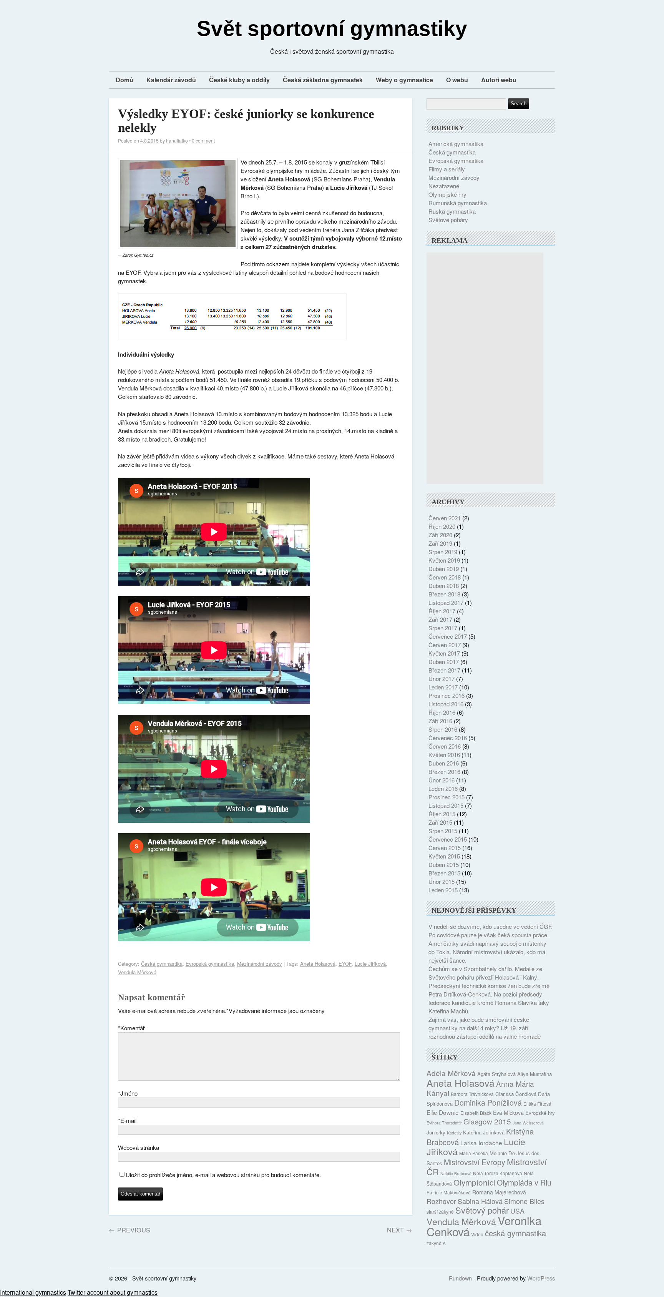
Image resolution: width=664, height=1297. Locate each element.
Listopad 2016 (445, 704)
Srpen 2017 (442, 628)
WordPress (541, 1278)
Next (399, 1229)
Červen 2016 (444, 746)
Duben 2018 (443, 585)
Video (477, 1234)
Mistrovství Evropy (474, 1162)
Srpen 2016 (442, 729)
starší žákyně (440, 1211)
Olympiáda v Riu (524, 1182)
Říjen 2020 (441, 526)
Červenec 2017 (447, 636)
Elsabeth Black (475, 1112)
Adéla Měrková (451, 1073)
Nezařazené (443, 186)
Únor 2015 (441, 881)
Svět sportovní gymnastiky (332, 28)
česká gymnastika (515, 1233)
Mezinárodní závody (259, 963)
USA (517, 1211)
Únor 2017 (441, 678)
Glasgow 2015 (487, 1121)
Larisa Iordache (481, 1142)
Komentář (131, 1028)
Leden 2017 (443, 687)
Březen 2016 (444, 771)
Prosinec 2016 (446, 695)
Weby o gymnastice (404, 79)
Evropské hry (540, 1112)
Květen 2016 (444, 755)
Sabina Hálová (480, 1201)
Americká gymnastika (455, 143)
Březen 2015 (444, 873)
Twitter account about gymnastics (113, 1292)
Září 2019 (440, 543)
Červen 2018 (444, 577)
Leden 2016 (443, 788)
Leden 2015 (443, 890)
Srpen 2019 (442, 552)
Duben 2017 (443, 662)
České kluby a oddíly (239, 79)
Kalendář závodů (171, 79)
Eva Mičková (508, 1112)
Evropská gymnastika (210, 963)
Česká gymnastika (162, 963)
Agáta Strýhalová (496, 1074)
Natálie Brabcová (455, 1173)
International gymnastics (33, 1292)
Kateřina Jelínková (484, 1132)
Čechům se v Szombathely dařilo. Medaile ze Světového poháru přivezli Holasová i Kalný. (485, 973)
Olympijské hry (447, 194)
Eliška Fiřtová (537, 1103)
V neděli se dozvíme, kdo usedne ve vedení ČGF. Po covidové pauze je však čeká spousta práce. (490, 930)
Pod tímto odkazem (265, 264)
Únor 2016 (441, 780)
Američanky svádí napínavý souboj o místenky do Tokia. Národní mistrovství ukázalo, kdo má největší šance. (487, 951)
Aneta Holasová (317, 963)
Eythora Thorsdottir (444, 1123)
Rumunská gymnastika (457, 203)
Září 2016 (440, 721)
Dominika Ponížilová (488, 1102)
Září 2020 (440, 535)
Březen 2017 (444, 670)
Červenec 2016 (447, 738)
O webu (457, 79)
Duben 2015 (443, 864)
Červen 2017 (444, 645)
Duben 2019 (443, 569)
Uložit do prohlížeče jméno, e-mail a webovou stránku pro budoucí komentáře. (223, 1175)
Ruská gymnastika (452, 211)
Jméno (128, 1093)
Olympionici (474, 1182)
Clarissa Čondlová (515, 1094)
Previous (129, 1229)
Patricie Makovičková (449, 1192)
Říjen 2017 (441, 611)
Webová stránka (138, 1147)
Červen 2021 (444, 518)
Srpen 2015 (442, 831)
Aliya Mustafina (534, 1074)
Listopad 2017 (445, 602)
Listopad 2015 (445, 805)
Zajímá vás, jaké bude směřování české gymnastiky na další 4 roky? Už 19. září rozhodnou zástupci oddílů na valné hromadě (484, 1027)
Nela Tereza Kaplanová (497, 1173)
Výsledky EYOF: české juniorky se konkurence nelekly (246, 121)
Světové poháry (448, 220)
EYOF (345, 963)
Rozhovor (441, 1201)
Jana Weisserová (528, 1123)
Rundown (460, 1278)
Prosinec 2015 (446, 797)
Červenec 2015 (447, 839)
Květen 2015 (444, 856)
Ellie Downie (443, 1112)
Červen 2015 (444, 848)
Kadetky (454, 1133)
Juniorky (436, 1132)
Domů (124, 79)
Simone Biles (524, 1201)
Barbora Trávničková (472, 1094)
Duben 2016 (443, 763)
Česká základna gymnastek (323, 79)
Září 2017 (440, 619)
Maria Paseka (473, 1153)
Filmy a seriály (446, 169)
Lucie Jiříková (370, 963)
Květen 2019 (444, 560)
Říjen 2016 (441, 712)
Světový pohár (482, 1210)
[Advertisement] (485, 368)
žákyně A (436, 1243)
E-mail (127, 1120)
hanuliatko (177, 140)
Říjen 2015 (441, 814)
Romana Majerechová (499, 1192)
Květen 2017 (444, 653)
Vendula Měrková (137, 972)
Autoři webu (498, 79)
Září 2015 (440, 822)
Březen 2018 (444, 594)
